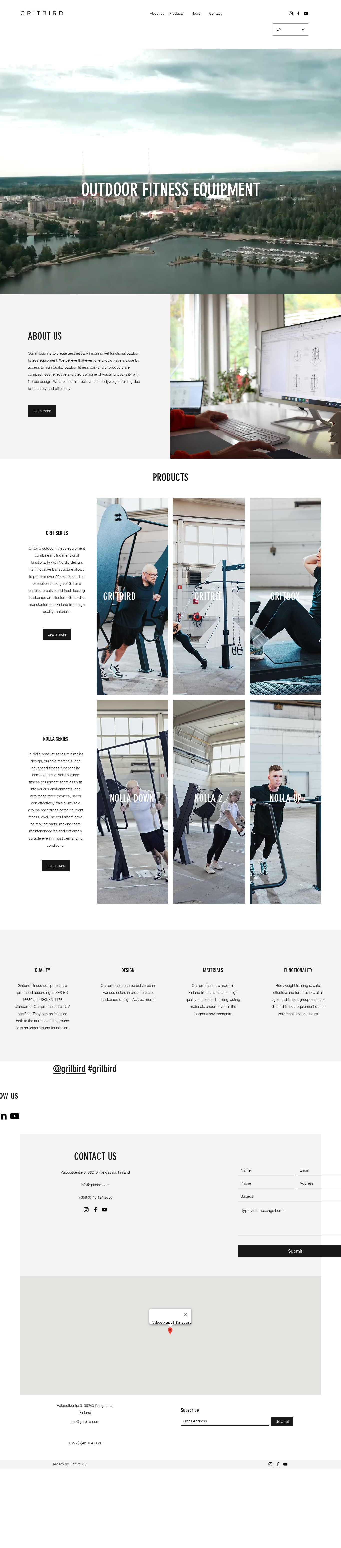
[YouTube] (305, 13)
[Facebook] (298, 13)
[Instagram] (290, 13)
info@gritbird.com (95, 1184)
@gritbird (69, 1069)
